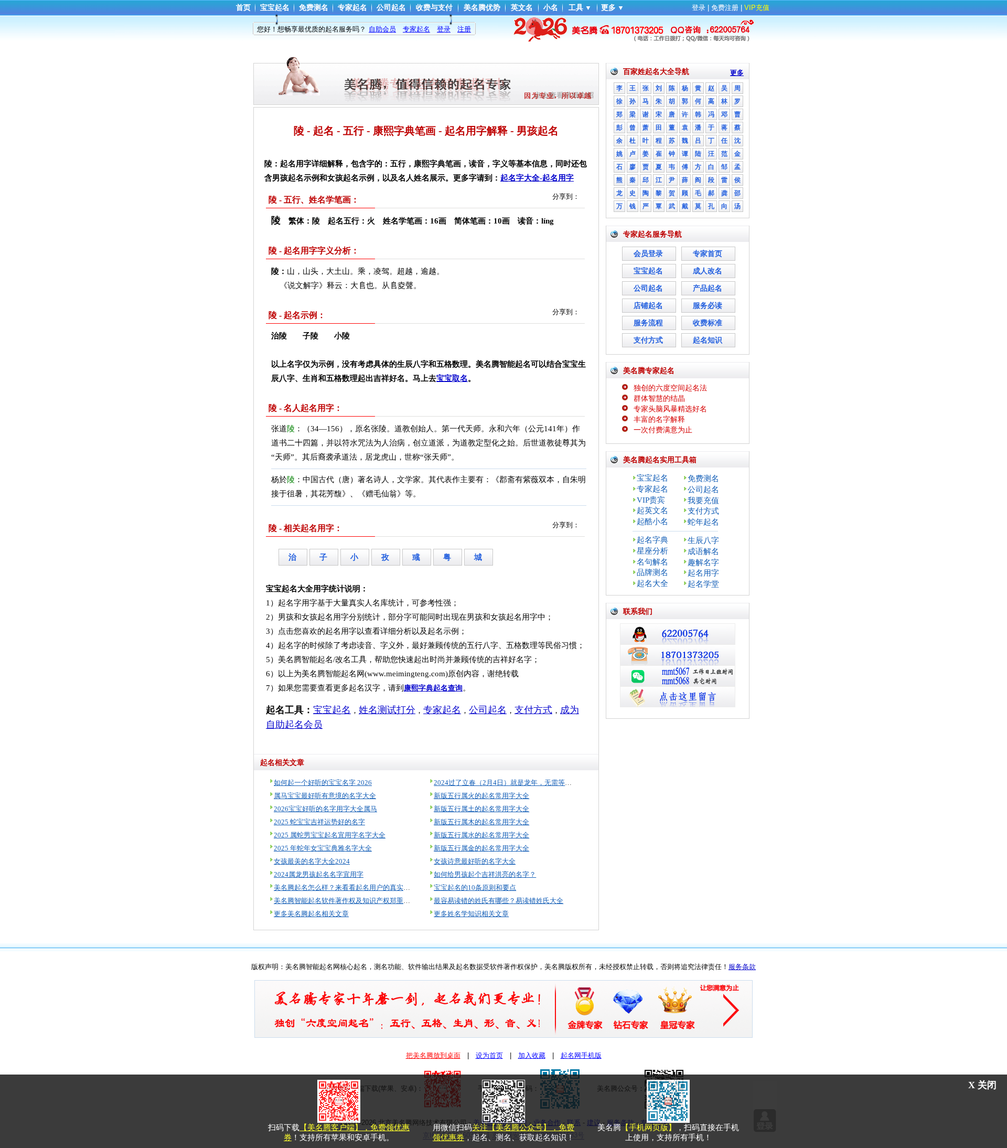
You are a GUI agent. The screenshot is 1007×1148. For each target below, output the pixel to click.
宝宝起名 (275, 8)
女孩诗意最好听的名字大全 (475, 861)
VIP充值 (756, 8)
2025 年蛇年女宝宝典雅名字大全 (323, 848)
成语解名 (703, 551)
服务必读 (707, 306)
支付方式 (648, 340)
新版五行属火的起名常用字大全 (481, 796)
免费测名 (313, 8)
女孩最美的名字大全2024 (312, 861)
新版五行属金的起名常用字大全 (481, 848)
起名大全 (652, 583)
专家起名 (352, 8)
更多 (608, 8)
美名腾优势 (482, 8)
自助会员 (382, 29)
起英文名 (652, 510)
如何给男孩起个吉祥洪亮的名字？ (485, 874)
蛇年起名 (703, 522)
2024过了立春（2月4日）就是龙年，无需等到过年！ (513, 782)
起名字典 (652, 540)
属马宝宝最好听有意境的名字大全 (325, 796)
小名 (550, 8)
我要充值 (703, 500)
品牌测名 (652, 572)
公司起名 (391, 8)
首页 (243, 8)
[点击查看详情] (503, 29)
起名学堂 (703, 584)
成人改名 (707, 271)
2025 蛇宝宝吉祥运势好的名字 (319, 822)
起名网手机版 (581, 1055)
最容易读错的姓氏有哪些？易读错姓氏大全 (498, 901)
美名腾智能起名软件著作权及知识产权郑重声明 (345, 901)
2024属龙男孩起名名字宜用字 (318, 874)
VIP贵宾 (651, 500)
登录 (698, 8)
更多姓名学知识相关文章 (471, 914)
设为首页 (489, 1055)
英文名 (522, 8)
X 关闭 (982, 1085)
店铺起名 (648, 306)
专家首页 (707, 254)
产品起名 (707, 288)
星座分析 (652, 551)
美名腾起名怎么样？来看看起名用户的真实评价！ (349, 887)
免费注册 (724, 8)
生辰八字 (703, 540)
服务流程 (648, 323)
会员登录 (648, 254)
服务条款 (742, 967)
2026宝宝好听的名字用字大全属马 (325, 809)
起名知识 (707, 340)
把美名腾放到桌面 (433, 1055)
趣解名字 (703, 562)
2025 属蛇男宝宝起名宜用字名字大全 (329, 835)
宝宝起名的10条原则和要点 (475, 887)
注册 (464, 29)
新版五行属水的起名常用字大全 (481, 835)
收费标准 (707, 323)
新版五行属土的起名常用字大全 (481, 809)
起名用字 (703, 573)
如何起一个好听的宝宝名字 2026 (323, 782)
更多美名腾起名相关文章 (311, 914)
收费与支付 (434, 8)
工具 (576, 8)
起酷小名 (652, 521)
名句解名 (652, 562)
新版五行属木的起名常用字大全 (481, 822)
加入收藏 (531, 1055)
